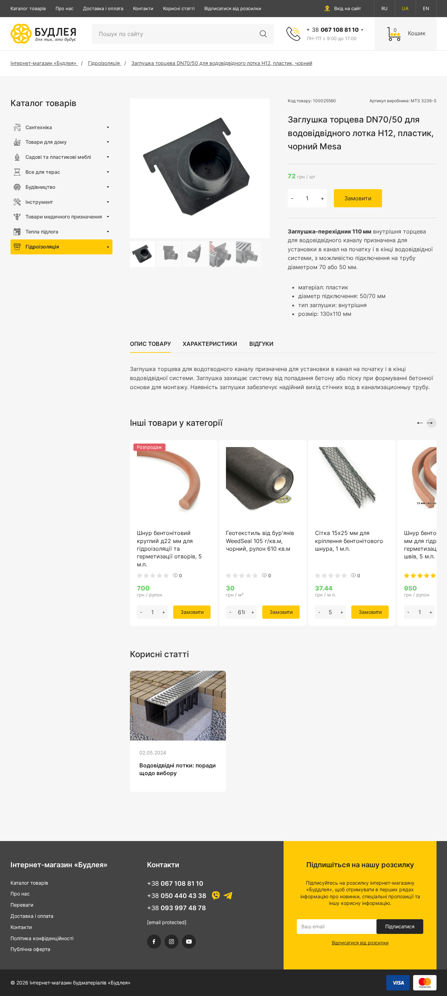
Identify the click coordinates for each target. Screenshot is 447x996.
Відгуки (261, 343)
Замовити (358, 198)
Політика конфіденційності (41, 938)
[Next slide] (432, 423)
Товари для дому (46, 142)
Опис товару (150, 343)
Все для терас (42, 172)
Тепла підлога (41, 232)
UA (405, 8)
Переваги (21, 905)
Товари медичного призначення (63, 217)
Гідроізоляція (42, 247)
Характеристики (210, 343)
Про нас (64, 8)
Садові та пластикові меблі (58, 157)
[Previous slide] (418, 423)
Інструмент (39, 202)
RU (384, 8)
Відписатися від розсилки (232, 8)
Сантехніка (38, 127)
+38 (175, 883)
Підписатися (400, 926)
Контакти (143, 8)
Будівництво (40, 187)
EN (426, 8)
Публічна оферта (30, 949)
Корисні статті (179, 8)
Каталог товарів (28, 8)
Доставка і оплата (103, 8)
